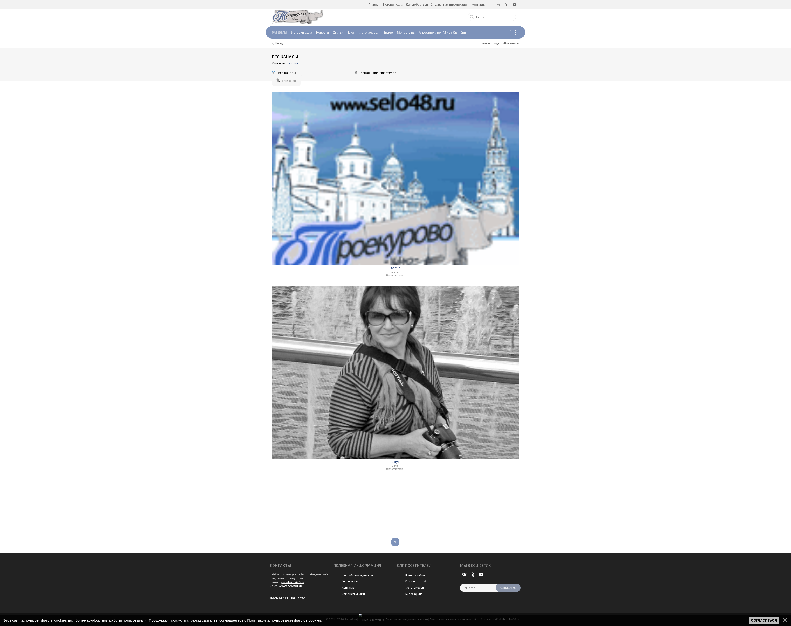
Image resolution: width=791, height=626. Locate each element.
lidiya (396, 462)
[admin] (395, 178)
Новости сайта (415, 575)
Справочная (350, 581)
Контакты (348, 587)
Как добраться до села (357, 575)
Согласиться (764, 620)
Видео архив (413, 594)
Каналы (293, 63)
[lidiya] (395, 372)
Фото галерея (414, 587)
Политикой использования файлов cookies (284, 620)
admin (395, 268)
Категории (278, 63)
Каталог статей (415, 581)
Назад (279, 43)
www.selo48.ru (290, 586)
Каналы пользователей (378, 73)
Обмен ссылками (353, 594)
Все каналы (511, 43)
